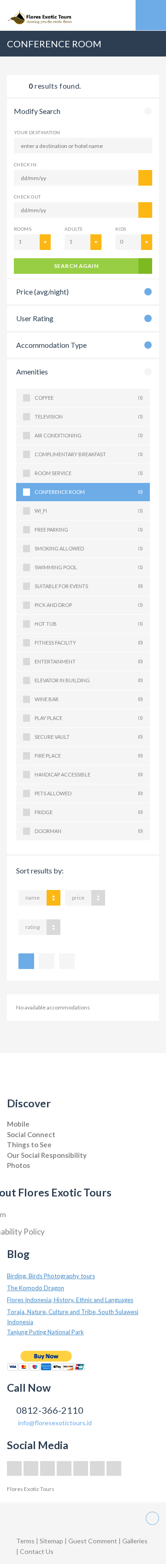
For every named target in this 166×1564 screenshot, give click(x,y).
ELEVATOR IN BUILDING (89, 680)
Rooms (22, 229)
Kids (120, 229)
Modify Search (37, 111)
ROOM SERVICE (89, 473)
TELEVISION (89, 416)
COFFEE (89, 398)
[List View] (26, 961)
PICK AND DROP (89, 605)
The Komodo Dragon (35, 1288)
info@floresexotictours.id (55, 1423)
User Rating (34, 318)
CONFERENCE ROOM (89, 492)
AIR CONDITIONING (89, 435)
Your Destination (37, 132)
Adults (73, 229)
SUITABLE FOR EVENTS (89, 586)
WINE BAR (89, 699)
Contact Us (36, 1551)
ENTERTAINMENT (89, 661)
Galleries (135, 1541)
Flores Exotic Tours (30, 1488)
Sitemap (52, 1541)
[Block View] (67, 961)
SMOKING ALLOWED (89, 548)
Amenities (32, 371)
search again (76, 265)
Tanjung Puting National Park (45, 1332)
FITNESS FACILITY (89, 643)
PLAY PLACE (89, 718)
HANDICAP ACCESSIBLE (89, 774)
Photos (18, 1165)
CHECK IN (25, 164)
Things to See (29, 1144)
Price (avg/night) (42, 291)
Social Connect (31, 1134)
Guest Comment (92, 1541)
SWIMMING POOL (89, 567)
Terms (25, 1541)
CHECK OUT (27, 196)
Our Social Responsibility (47, 1155)
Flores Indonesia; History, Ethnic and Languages (70, 1299)
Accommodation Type (51, 344)
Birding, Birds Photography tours (51, 1276)
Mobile (18, 1124)
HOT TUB (89, 624)
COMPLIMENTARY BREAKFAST (89, 454)
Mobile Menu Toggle (151, 15)
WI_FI (89, 511)
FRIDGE (89, 812)
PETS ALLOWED (89, 793)
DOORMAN (89, 831)
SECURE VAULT (89, 737)
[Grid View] (46, 961)
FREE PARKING (89, 530)
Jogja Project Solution (33, 1174)
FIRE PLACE (89, 756)
